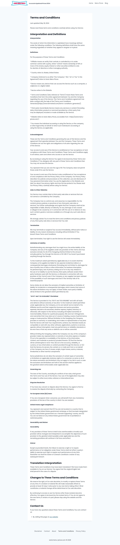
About (54, 531)
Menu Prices (99, 3)
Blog (106, 3)
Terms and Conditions (66, 531)
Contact (47, 531)
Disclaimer (38, 531)
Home (91, 3)
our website (54, 517)
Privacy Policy (81, 531)
